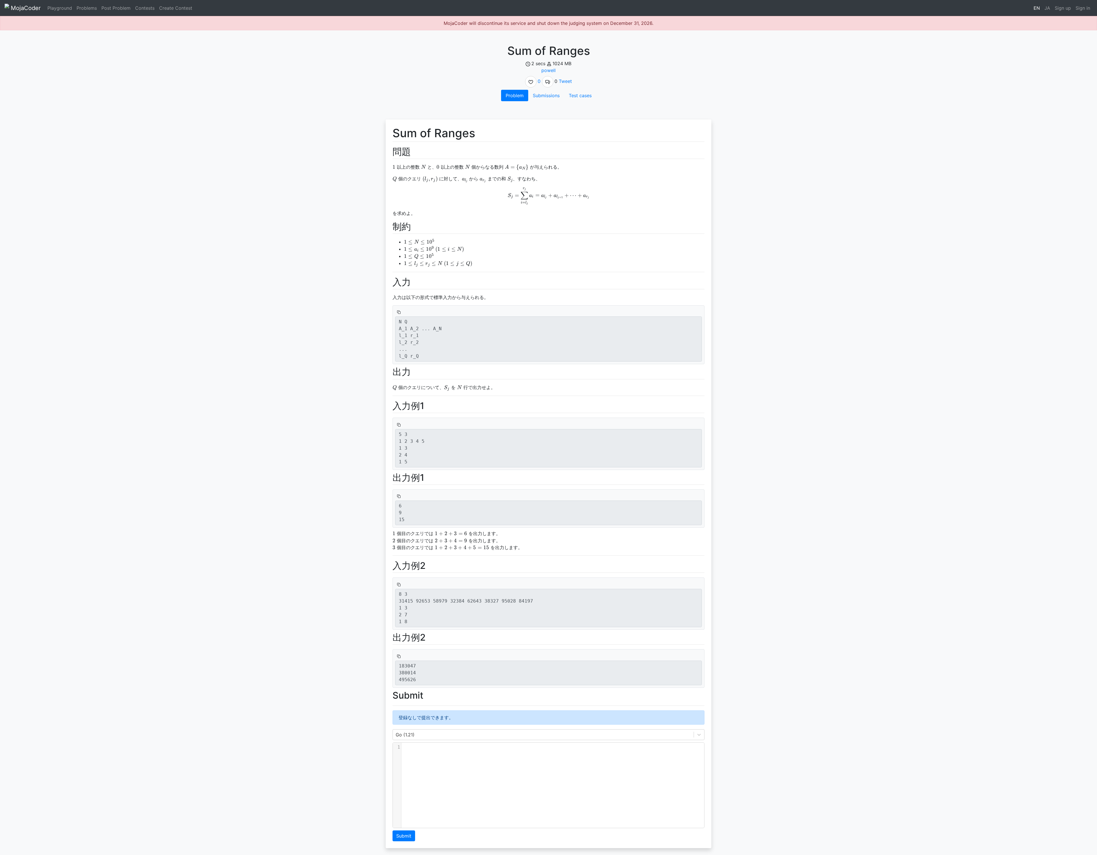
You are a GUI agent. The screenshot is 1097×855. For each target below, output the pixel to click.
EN (1037, 8)
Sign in (1083, 8)
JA (1047, 8)
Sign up (1063, 8)
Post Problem (116, 8)
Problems (87, 8)
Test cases (580, 95)
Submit (403, 836)
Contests (145, 8)
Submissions (546, 95)
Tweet (565, 81)
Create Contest (175, 8)
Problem (515, 95)
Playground (59, 8)
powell (548, 70)
